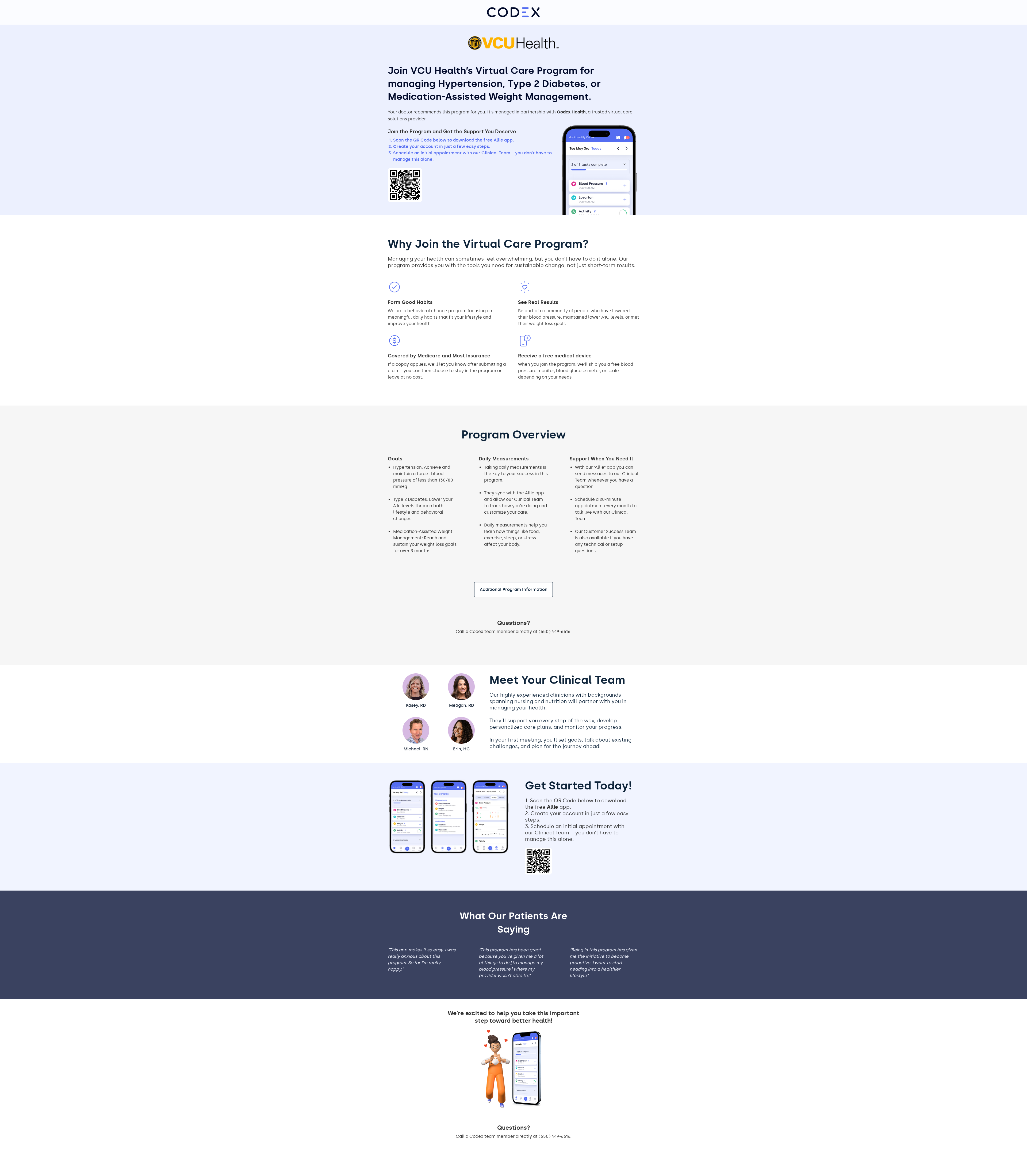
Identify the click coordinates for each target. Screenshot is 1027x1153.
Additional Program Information (513, 589)
